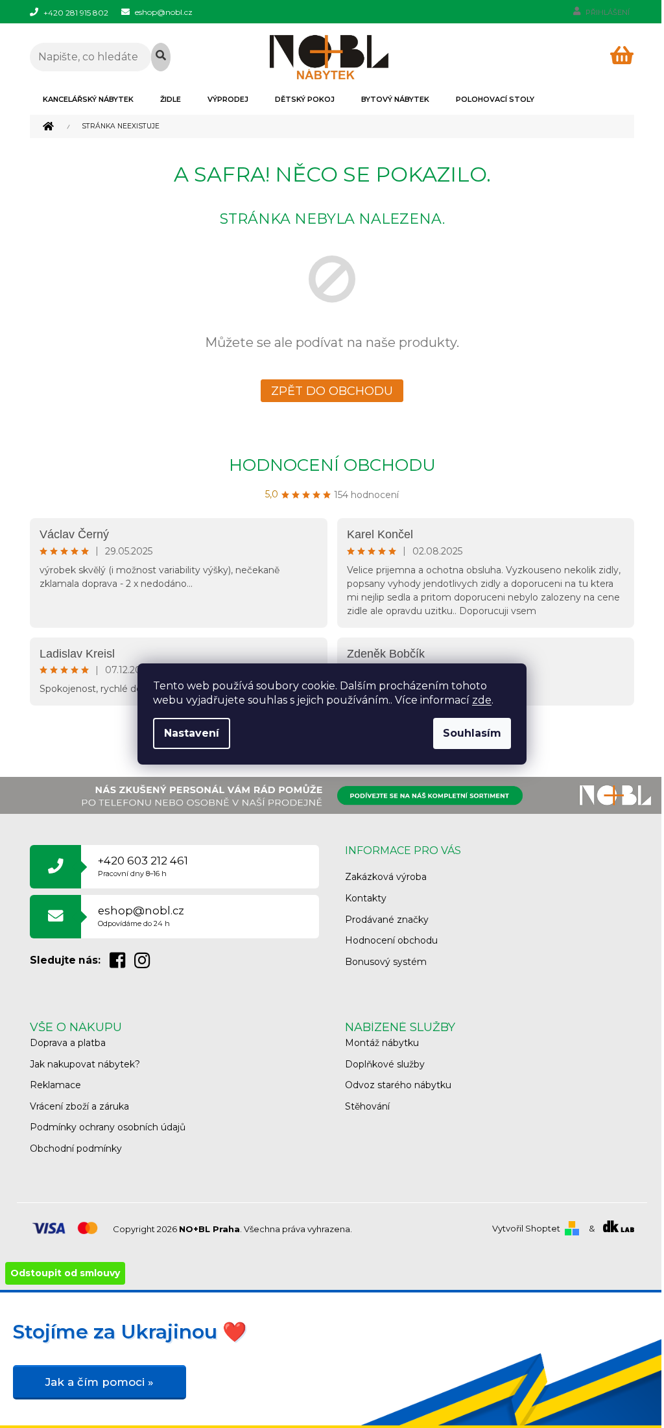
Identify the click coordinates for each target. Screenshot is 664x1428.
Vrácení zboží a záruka (79, 1106)
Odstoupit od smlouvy (65, 1273)
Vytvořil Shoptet (526, 1228)
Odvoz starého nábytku (398, 1085)
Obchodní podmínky (76, 1148)
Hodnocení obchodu (332, 465)
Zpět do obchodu (332, 391)
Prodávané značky (387, 919)
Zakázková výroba (386, 877)
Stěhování (367, 1106)
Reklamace (55, 1085)
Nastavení (191, 733)
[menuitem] (88, 99)
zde (482, 700)
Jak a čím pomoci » (99, 1381)
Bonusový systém (386, 962)
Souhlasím (472, 733)
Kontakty (365, 898)
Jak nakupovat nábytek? (85, 1064)
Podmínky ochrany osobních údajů (107, 1127)
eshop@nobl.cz (141, 916)
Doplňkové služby (385, 1064)
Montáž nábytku (382, 1043)
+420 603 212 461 (143, 866)
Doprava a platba (68, 1043)
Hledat (161, 57)
